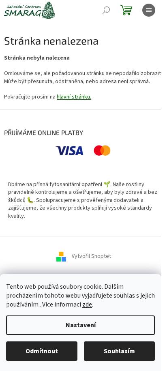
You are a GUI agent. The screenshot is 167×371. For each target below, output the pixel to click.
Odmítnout (42, 351)
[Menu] (149, 10)
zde (87, 304)
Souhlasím (119, 351)
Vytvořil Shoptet (91, 256)
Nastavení (81, 325)
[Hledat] (106, 10)
